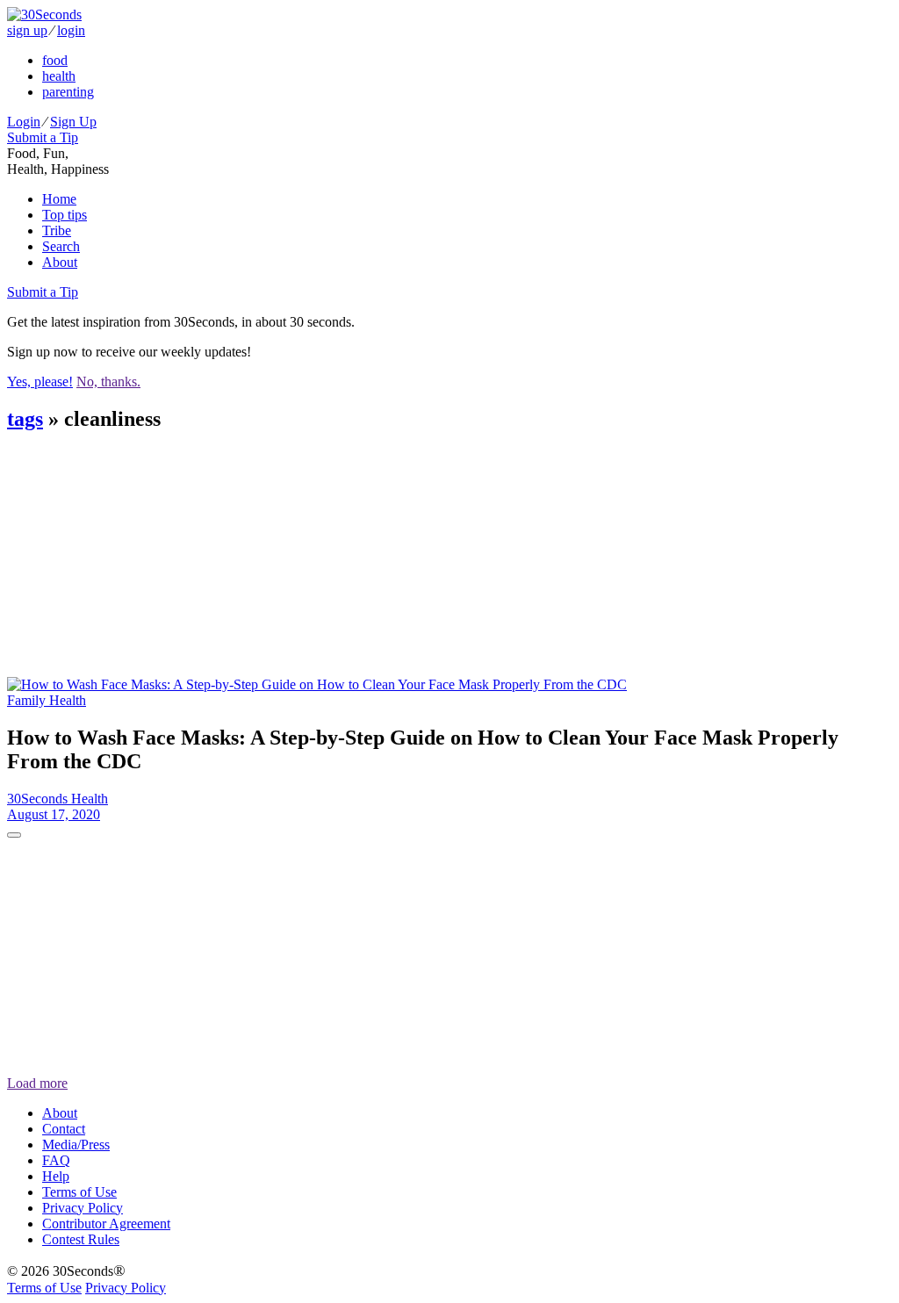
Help (55, 1176)
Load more (37, 1083)
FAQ (56, 1160)
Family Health (46, 700)
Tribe (56, 230)
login (71, 30)
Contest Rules (80, 1239)
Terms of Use (79, 1191)
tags (25, 418)
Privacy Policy (82, 1207)
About (59, 262)
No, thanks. (108, 381)
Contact (63, 1128)
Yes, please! (40, 381)
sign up (27, 30)
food (55, 60)
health (59, 75)
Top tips (64, 214)
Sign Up (73, 121)
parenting (68, 91)
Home (59, 198)
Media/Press (76, 1144)
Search (61, 246)
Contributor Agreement (106, 1223)
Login (23, 121)
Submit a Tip (42, 137)
